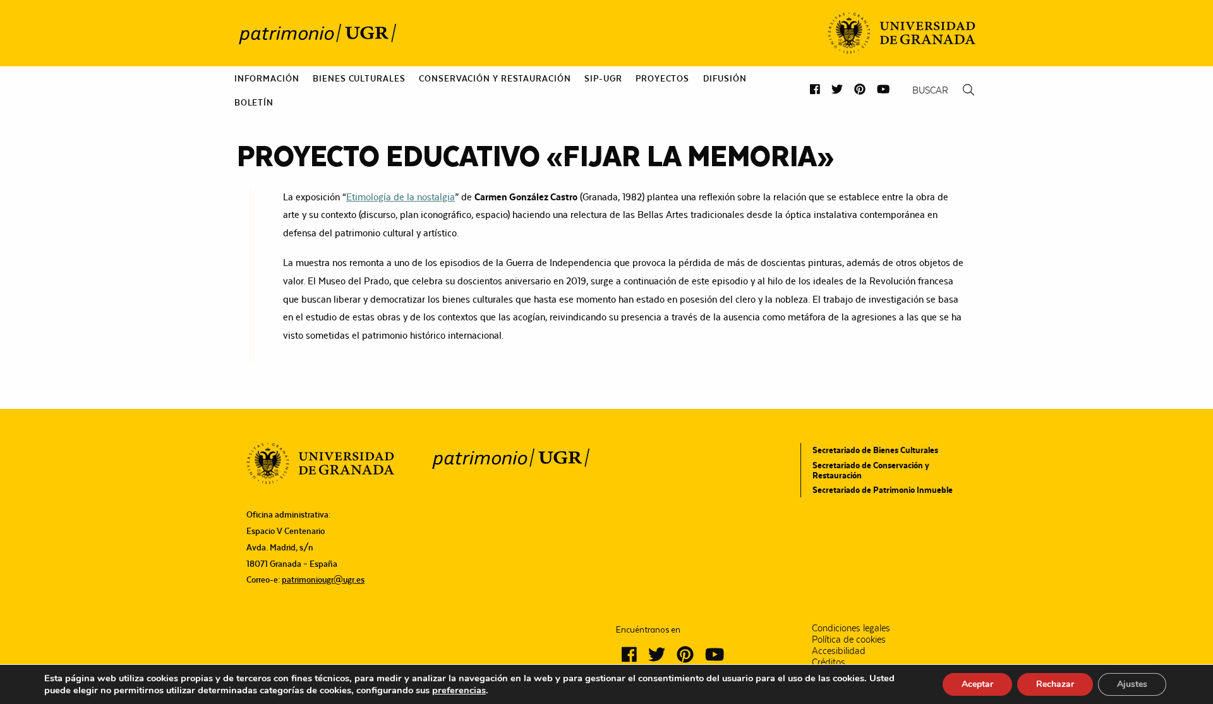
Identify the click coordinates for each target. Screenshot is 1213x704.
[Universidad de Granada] (901, 33)
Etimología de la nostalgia (400, 197)
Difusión (725, 78)
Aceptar (977, 684)
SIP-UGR (603, 78)
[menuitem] (266, 78)
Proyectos (662, 78)
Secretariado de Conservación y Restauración (870, 470)
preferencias (459, 690)
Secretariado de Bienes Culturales (875, 450)
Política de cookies (849, 639)
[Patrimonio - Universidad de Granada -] (317, 33)
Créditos (828, 662)
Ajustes (1132, 684)
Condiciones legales (851, 628)
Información (266, 78)
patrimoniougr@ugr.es (323, 579)
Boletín (254, 102)
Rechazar (1055, 684)
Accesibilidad (839, 651)
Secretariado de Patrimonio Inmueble (882, 490)
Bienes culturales (359, 78)
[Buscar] (968, 90)
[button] (815, 89)
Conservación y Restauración (494, 78)
